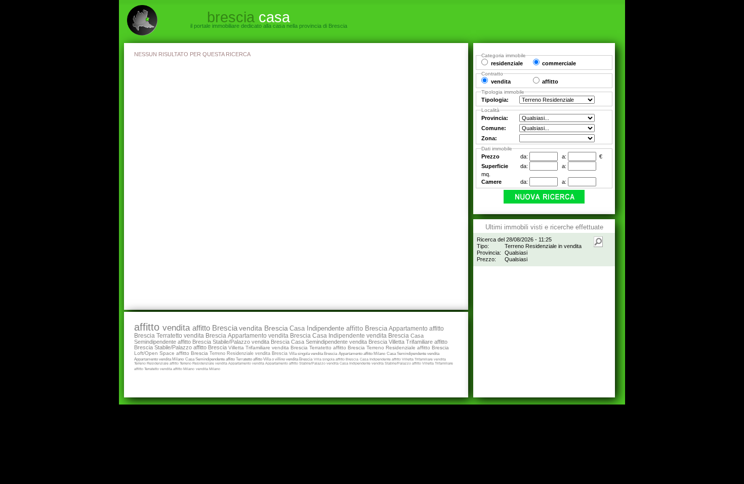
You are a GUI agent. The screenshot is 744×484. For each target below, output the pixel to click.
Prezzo (490, 156)
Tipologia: (495, 100)
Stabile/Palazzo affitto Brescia (190, 347)
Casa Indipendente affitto (381, 359)
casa (248, 17)
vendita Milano (208, 369)
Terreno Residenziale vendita (204, 363)
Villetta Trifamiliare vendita (424, 359)
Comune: (493, 128)
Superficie (494, 166)
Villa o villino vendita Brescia (287, 359)
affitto (148, 327)
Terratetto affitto (249, 359)
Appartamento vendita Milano (159, 359)
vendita (177, 328)
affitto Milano (183, 369)
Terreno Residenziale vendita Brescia (248, 353)
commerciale (559, 63)
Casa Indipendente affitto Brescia (338, 328)
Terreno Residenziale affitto (157, 363)
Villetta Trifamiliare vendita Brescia (268, 347)
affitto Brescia (214, 328)
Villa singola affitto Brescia (336, 359)
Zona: (489, 138)
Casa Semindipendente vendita (413, 353)
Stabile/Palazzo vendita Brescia (251, 342)
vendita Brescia (263, 328)
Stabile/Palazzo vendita (319, 363)
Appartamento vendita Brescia (269, 335)
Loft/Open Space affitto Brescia (171, 353)
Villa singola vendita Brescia (313, 353)
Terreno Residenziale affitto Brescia (407, 347)
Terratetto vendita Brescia (191, 335)
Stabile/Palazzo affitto (403, 363)
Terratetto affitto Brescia (337, 347)
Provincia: (494, 118)
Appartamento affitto (282, 363)
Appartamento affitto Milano (362, 353)
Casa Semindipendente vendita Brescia (339, 342)
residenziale (507, 63)
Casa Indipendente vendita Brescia (360, 335)
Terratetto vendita (158, 369)
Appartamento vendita (246, 363)
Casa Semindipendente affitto (210, 359)
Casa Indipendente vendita (362, 363)
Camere (491, 182)
